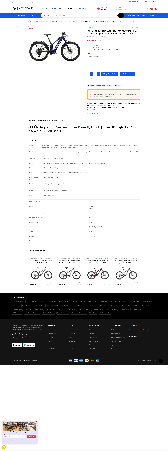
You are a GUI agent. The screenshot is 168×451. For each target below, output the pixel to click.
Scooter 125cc (113, 305)
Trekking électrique (71, 309)
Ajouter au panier (111, 74)
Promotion (100, 107)
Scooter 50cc (102, 305)
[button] (28, 27)
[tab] (31, 121)
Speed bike (28, 309)
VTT (145, 309)
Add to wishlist (91, 78)
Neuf (95, 107)
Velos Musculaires (125, 309)
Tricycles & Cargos (84, 309)
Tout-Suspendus (73, 21)
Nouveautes (114, 103)
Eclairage (82, 301)
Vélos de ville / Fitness (48, 313)
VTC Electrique (137, 309)
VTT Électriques (61, 21)
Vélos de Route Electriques (32, 313)
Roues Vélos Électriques (89, 305)
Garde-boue (104, 301)
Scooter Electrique (125, 305)
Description (31, 121)
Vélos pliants (92, 313)
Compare (95, 78)
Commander (129, 74)
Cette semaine (104, 7)
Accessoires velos (33, 301)
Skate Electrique (17, 309)
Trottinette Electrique (98, 309)
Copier (31, 436)
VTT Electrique (120, 107)
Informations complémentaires (48, 121)
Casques (74, 301)
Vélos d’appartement (63, 313)
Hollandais (96, 103)
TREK (93, 36)
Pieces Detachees (27, 305)
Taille (88, 61)
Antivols (43, 301)
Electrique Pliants (92, 301)
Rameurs (77, 305)
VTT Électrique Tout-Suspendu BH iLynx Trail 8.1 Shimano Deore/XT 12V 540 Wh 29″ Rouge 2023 (97, 263)
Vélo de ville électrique (109, 107)
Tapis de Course (38, 309)
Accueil (30, 21)
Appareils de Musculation (55, 301)
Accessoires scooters (19, 301)
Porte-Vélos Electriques (52, 305)
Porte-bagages (39, 305)
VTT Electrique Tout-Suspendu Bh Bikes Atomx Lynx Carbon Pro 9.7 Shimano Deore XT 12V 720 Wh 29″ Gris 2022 (126, 263)
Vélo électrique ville (104, 313)
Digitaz (24, 360)
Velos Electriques (50, 21)
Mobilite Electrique (39, 21)
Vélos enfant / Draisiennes (79, 313)
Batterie (67, 301)
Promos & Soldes (122, 103)
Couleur (89, 53)
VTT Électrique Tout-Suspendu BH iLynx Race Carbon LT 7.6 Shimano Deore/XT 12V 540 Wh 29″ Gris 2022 (41, 263)
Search (120, 15)
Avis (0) (64, 121)
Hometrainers (135, 301)
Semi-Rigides (145, 305)
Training (60, 309)
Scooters (136, 305)
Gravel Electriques (115, 301)
